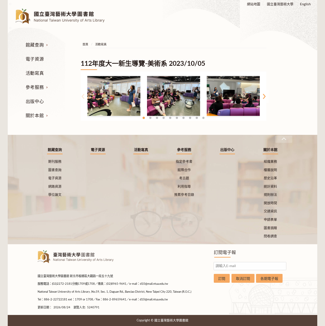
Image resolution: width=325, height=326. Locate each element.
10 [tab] (203, 118)
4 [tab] (163, 118)
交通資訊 (270, 211)
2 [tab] (150, 118)
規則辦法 (270, 194)
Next (264, 96)
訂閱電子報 (225, 253)
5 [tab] (170, 118)
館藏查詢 (35, 45)
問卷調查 (270, 236)
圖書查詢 (54, 170)
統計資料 (270, 186)
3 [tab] (157, 118)
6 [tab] (177, 118)
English (305, 4)
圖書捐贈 (270, 228)
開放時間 (270, 203)
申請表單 (270, 219)
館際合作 (184, 170)
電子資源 (35, 59)
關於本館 (35, 116)
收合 (283, 139)
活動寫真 (35, 73)
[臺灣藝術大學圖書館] (63, 16)
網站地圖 (253, 4)
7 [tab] (183, 118)
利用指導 (184, 186)
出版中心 (35, 102)
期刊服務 (54, 161)
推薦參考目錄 (184, 194)
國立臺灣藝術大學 (280, 4)
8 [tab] (190, 118)
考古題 (184, 178)
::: (10, 4)
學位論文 (54, 194)
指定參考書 (184, 161)
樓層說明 (270, 170)
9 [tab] (197, 118)
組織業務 (270, 161)
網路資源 (54, 186)
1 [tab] (144, 118)
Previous (82, 96)
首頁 (85, 44)
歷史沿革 (270, 178)
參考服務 (35, 87)
